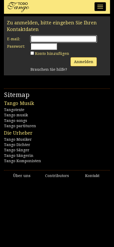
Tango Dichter (17, 145)
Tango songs (15, 120)
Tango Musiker (18, 139)
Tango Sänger (16, 150)
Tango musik (16, 115)
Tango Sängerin (18, 155)
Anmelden (83, 62)
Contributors (57, 176)
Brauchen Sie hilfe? (48, 69)
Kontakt (92, 176)
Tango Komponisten (22, 161)
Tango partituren (20, 126)
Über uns (21, 176)
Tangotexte (14, 110)
